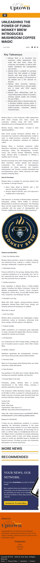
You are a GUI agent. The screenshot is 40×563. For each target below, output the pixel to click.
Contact (20, 549)
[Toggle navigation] (5, 15)
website (6, 183)
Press (20, 544)
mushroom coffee (31, 146)
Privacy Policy (12, 561)
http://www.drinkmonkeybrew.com (19, 409)
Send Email (9, 405)
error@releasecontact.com (29, 432)
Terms (3, 561)
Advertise (20, 547)
